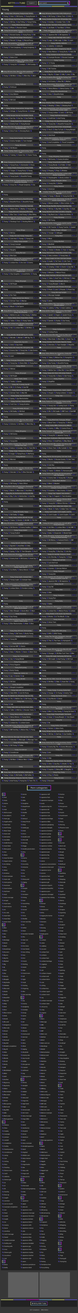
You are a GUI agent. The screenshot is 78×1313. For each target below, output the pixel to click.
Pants (61, 830)
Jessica (43, 873)
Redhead (62, 864)
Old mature (52, 540)
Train (61, 1146)
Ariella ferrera (7, 843)
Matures (51, 272)
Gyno (24, 1019)
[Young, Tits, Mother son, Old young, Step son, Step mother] (20, 696)
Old (11, 387)
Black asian (6, 1116)
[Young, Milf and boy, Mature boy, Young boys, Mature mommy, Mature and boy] (20, 726)
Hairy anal (25, 1097)
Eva (23, 873)
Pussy (43, 1258)
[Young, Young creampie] (20, 241)
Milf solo (43, 1103)
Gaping (24, 1049)
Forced (24, 909)
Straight (62, 1052)
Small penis (58, 441)
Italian (24, 1195)
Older (50, 592)
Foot (23, 891)
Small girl (63, 1043)
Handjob (25, 1085)
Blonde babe (67, 533)
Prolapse (44, 1249)
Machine (43, 1061)
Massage (44, 1022)
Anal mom (28, 490)
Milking (43, 1088)
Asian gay (6, 818)
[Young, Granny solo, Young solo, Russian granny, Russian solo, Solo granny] (58, 474)
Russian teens (29, 710)
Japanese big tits (46, 806)
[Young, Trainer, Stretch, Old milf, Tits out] (20, 517)
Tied (61, 1155)
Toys (61, 1176)
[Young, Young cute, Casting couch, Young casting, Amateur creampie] (58, 402)
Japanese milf (45, 794)
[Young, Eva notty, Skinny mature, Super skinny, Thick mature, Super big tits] (20, 566)
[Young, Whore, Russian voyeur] (20, 25)
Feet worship (26, 994)
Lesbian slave (45, 1003)
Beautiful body (59, 94)
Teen (61, 1094)
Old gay (12, 22)
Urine (50, 764)
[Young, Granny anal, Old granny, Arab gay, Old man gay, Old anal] (20, 555)
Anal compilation (53, 142)
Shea (50, 94)
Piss (42, 1228)
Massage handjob (54, 295)
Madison (43, 1134)
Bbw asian (51, 339)
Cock (5, 1258)
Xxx (61, 1246)
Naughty (13, 250)
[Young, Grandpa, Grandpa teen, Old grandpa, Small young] (58, 19)
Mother (43, 1037)
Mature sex (58, 357)
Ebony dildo (23, 363)
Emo (23, 876)
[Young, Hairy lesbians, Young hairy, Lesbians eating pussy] (58, 253)
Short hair (63, 1079)
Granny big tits (53, 747)
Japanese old (52, 34)
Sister (62, 888)
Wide (26, 623)
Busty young (29, 633)
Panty (61, 821)
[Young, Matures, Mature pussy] (58, 270)
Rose (61, 861)
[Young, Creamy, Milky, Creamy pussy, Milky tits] (58, 425)
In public (62, 165)
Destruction (23, 496)
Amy (5, 867)
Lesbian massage (46, 1000)
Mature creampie (46, 1113)
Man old (24, 393)
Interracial (25, 1185)
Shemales (63, 1034)
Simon (60, 698)
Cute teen (66, 261)
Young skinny (26, 717)
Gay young (66, 320)
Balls (5, 1113)
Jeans (24, 1261)
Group (24, 1012)
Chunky (57, 320)
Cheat (5, 1213)
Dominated (24, 165)
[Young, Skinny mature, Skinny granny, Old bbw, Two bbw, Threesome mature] (58, 85)
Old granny (19, 16)
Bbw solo (6, 1028)
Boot (5, 1006)
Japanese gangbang (47, 824)
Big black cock (53, 214)
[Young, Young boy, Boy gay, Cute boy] (58, 548)
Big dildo (58, 209)
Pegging (43, 1240)
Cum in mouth (8, 1204)
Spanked (62, 894)
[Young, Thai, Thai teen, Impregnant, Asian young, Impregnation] (58, 637)
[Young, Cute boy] (58, 462)
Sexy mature (14, 94)
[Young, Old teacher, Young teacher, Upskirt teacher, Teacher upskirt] (58, 224)
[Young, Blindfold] (58, 241)
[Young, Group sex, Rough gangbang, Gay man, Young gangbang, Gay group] (20, 181)
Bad (57, 267)
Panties (62, 794)
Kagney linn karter (46, 915)
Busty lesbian (64, 177)
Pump (62, 797)
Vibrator (62, 1213)
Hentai (24, 1082)
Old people (13, 284)
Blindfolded (7, 1070)
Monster (44, 1070)
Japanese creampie (47, 800)
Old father (28, 775)
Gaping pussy (26, 1076)
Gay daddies (29, 118)
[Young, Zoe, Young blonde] (20, 656)
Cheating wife (7, 1246)
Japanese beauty (46, 849)
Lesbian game (25, 722)
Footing (24, 985)
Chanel (5, 1237)
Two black (60, 27)
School (62, 915)
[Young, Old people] (20, 281)
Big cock (6, 1000)
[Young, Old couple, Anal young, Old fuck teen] (58, 656)
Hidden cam (26, 1155)
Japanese (25, 1201)
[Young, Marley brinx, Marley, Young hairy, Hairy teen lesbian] (20, 206)
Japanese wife (26, 1225)
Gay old (70, 267)
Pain (61, 800)
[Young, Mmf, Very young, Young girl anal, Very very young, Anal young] (58, 708)
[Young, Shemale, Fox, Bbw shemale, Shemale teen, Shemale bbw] (20, 469)
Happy (21, 514)
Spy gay (12, 118)
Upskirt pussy (66, 315)
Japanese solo (26, 1258)
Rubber (62, 858)
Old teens (19, 633)
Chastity (6, 1191)
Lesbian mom (19, 328)
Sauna (62, 1016)
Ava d (35, 551)
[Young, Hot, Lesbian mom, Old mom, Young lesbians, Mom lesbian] (20, 324)
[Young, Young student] (20, 530)
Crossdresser (14, 752)
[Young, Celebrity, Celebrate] (58, 43)
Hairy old (73, 51)
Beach (5, 994)
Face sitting (26, 952)
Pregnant (44, 1222)
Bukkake (6, 985)
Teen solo (63, 1119)
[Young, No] (58, 720)
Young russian (30, 16)
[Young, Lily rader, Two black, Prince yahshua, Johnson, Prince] (58, 25)
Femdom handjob (28, 934)
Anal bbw (21, 546)
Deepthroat (26, 806)
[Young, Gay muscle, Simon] (58, 696)
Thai (49, 640)
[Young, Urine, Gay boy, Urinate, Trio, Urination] (58, 761)
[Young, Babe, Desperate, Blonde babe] (58, 530)
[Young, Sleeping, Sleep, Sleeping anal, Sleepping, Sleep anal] (58, 103)
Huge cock (25, 1173)
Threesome (63, 1116)
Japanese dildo (45, 821)
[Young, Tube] (58, 396)
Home (24, 1134)
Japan (24, 1204)
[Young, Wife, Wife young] (58, 631)
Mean (50, 238)
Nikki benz (44, 1152)
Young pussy (26, 34)
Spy (61, 918)
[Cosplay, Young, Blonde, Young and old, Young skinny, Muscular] (58, 193)
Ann (49, 752)
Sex (61, 940)
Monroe (43, 1116)
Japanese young (62, 435)
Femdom (25, 894)
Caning (5, 1155)
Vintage (12, 111)
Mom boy (27, 76)
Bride (5, 1016)
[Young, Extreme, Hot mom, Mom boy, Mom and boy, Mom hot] (20, 420)
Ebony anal (25, 879)
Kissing (43, 928)
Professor (13, 87)
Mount (12, 306)
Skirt (61, 991)
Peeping (51, 170)
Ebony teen (52, 448)
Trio (70, 764)
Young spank (14, 176)
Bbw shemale (27, 472)
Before (60, 183)
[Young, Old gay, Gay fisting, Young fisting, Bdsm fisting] (20, 19)
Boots (5, 943)
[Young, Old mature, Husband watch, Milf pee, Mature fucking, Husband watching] (58, 537)
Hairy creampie (27, 1143)
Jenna (50, 301)
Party (42, 1243)
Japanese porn (45, 891)
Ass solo (6, 912)
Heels (24, 1094)
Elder (65, 40)
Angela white (7, 821)
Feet (23, 900)
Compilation (7, 1143)
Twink (62, 1140)
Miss (42, 1131)
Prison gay (71, 289)
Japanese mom (27, 1210)
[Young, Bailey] (58, 601)
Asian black (7, 846)
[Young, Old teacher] (58, 66)
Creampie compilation (10, 1207)
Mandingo (44, 1046)
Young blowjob (70, 129)
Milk (42, 1025)
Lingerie (43, 1012)
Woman (72, 503)
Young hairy (31, 209)
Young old (13, 639)
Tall (61, 1107)
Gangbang (25, 1006)
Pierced (12, 40)
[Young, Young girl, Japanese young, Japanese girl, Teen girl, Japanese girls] (58, 432)
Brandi (5, 1019)
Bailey (50, 604)
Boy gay (60, 551)
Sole (61, 1003)
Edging (24, 882)
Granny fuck (14, 124)
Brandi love (7, 949)
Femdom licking (26, 588)
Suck (61, 1082)
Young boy (51, 551)
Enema (24, 858)
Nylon (43, 1146)
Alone (5, 870)
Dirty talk (25, 840)
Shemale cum (64, 1037)
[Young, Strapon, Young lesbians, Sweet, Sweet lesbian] (58, 390)
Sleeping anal (66, 105)
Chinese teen (7, 1170)
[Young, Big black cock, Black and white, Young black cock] (58, 212)
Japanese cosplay (27, 1252)
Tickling (62, 1091)
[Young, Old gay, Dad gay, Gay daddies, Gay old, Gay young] (58, 731)
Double (24, 812)
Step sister (63, 1022)
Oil (42, 1195)
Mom (42, 1019)
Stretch (19, 520)
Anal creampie (8, 876)
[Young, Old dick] (20, 679)
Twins (56, 509)
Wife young (58, 633)
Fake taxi (25, 940)
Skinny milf (59, 769)
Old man (51, 681)
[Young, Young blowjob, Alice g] (58, 281)
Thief (61, 1149)
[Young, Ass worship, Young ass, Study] (58, 554)
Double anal (26, 837)
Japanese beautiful (47, 888)
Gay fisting (21, 22)
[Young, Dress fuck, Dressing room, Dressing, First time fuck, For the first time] (20, 127)
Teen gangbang (15, 47)
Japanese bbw (26, 1237)
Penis (50, 441)
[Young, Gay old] (58, 584)
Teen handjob (27, 141)
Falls (11, 704)
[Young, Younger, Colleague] (58, 230)
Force (24, 915)
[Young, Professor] (20, 84)
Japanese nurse (46, 870)
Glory (24, 1043)
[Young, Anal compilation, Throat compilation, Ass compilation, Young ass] (58, 139)
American (51, 189)
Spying (12, 398)
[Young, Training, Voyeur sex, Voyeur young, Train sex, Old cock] (20, 151)
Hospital (25, 1131)
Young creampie (15, 244)
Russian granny (15, 34)
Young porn (52, 598)
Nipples (43, 1164)
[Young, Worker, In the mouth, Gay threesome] (58, 614)
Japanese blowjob (46, 827)
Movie (50, 509)
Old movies (13, 148)
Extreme (13, 424)
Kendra (43, 918)
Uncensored (63, 1195)
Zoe (11, 659)
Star (61, 1028)
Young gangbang (28, 47)
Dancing (24, 843)
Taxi (61, 1131)
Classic (5, 1228)
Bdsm (5, 931)
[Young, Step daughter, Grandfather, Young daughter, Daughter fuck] (20, 270)
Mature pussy (60, 272)
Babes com (14, 57)
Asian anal (6, 834)
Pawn (61, 818)
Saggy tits (63, 997)
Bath (5, 1076)
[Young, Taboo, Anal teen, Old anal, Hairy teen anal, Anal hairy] (58, 275)
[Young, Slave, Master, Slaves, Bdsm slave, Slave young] (20, 649)
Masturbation (45, 1052)
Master (50, 459)
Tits (11, 698)
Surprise (51, 769)
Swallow (62, 949)
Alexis (5, 855)
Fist (23, 912)
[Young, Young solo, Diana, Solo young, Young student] (58, 373)
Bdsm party (59, 728)
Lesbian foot (45, 952)
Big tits (5, 958)
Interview (51, 345)
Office (43, 1182)
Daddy (5, 1267)
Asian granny (7, 882)
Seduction (13, 739)
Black (5, 946)
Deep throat (26, 821)
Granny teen (68, 693)
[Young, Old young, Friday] (20, 742)
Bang (12, 633)
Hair (23, 1167)
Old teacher (52, 68)
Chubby (5, 1146)
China (5, 1128)
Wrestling (63, 1231)
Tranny (62, 1122)
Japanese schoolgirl (47, 894)
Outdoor (43, 1198)
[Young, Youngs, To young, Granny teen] (58, 690)
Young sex (23, 781)
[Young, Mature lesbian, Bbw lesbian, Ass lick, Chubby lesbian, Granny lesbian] (58, 200)
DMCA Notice (44, 1310)
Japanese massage (28, 1213)
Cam (5, 1210)
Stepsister (63, 1073)
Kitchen (43, 931)
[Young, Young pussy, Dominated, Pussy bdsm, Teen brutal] (20, 162)
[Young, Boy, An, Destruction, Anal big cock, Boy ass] (20, 493)
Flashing (25, 964)
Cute (5, 1158)
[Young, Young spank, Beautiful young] (20, 173)
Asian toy (69, 339)
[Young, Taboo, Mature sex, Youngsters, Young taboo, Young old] (58, 354)
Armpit (5, 900)
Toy (61, 1158)
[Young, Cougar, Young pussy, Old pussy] (20, 451)
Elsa (23, 870)
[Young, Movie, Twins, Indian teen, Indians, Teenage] (58, 506)
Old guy (12, 233)
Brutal (5, 1061)
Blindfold (51, 244)
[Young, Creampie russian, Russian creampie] (58, 54)
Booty (5, 1064)
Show (61, 1049)
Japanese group (46, 834)
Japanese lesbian (27, 1219)
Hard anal (51, 135)
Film (23, 991)
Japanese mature (27, 1228)
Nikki (42, 1173)
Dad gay (58, 734)
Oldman (12, 369)
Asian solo (6, 879)
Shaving (62, 1061)
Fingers (57, 315)
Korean (43, 903)
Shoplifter (51, 381)
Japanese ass (45, 858)
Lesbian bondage (46, 961)
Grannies (51, 568)
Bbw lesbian (65, 203)
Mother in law (15, 315)
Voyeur (62, 1207)
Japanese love (45, 812)
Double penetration (28, 849)
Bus (4, 934)
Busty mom (25, 611)
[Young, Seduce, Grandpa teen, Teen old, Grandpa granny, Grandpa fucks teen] (20, 445)
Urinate (64, 764)
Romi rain (63, 846)
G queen (25, 1067)
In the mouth (59, 616)
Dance (5, 1264)
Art (4, 909)
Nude (43, 1176)
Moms (12, 490)
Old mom (13, 76)
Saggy (62, 985)
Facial (24, 982)
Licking (43, 985)
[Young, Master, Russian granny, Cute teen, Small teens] (58, 456)
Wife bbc (62, 1222)
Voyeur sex (21, 155)
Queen (62, 837)
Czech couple (52, 514)
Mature (43, 1028)
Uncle (12, 345)
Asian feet (6, 915)
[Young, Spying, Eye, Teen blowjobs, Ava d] (20, 548)
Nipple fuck (44, 1170)
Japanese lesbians (47, 830)
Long (42, 1009)
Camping (51, 267)
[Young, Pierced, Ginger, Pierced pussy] (20, 37)
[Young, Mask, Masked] (58, 480)
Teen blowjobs (26, 551)
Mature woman (62, 503)
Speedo (50, 320)
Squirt (62, 891)
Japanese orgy (45, 879)
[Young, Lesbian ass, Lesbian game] (20, 720)
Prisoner (63, 289)
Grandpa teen (61, 22)
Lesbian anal (45, 976)
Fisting (24, 897)
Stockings (63, 903)
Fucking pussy (53, 332)
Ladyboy (51, 308)
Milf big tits (28, 337)
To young (51, 63)
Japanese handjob (28, 1243)
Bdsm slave (33, 652)
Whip (61, 1234)
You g (50, 129)
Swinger (62, 1006)
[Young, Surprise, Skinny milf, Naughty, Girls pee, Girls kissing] (58, 766)
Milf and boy (14, 730)
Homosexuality (67, 471)
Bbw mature (7, 1012)
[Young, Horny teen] (58, 619)
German (25, 1037)
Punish (62, 812)
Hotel (24, 1125)
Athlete (57, 471)
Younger (51, 233)
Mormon (13, 459)
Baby (5, 1003)
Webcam (63, 1228)
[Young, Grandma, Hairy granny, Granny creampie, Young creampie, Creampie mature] (58, 487)
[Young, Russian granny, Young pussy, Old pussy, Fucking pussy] (20, 31)
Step (61, 964)
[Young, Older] (58, 589)
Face (23, 955)
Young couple (14, 580)
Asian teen (7, 903)
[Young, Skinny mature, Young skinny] (20, 714)
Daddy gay (25, 827)
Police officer (23, 483)
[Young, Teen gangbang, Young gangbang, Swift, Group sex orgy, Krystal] (20, 44)
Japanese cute (45, 815)
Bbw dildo (60, 339)
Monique (44, 1100)
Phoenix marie (64, 827)
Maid (42, 1064)
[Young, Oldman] (20, 366)
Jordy (42, 803)
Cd (4, 1185)
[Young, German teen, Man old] (20, 390)
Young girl (13, 64)
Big (4, 964)
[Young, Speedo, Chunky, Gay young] (58, 318)
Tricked (50, 250)
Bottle (5, 1037)
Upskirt (50, 315)
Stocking (62, 897)
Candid (5, 1216)
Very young (26, 315)
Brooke (5, 1097)
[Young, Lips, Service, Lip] (20, 673)
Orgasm (43, 1188)
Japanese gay (26, 1246)
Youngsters (68, 357)
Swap (50, 717)
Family (24, 906)
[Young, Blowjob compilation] (20, 684)
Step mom (63, 934)
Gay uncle (19, 345)
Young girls (52, 183)
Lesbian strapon (46, 973)
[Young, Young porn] (58, 595)
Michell (20, 337)
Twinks (12, 381)
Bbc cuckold (62, 448)
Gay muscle (52, 698)
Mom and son (45, 1043)
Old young (51, 16)
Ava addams (7, 815)
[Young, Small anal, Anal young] (58, 115)
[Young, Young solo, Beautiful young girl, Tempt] (58, 121)
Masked (56, 483)
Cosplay (44, 196)
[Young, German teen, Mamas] (20, 298)
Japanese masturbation (48, 864)
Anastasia (6, 885)
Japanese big (45, 855)
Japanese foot (45, 797)
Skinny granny (64, 88)
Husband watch (63, 540)
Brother (6, 1079)
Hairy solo (25, 1170)
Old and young (45, 1213)
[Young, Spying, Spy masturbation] (20, 396)
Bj (4, 967)
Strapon (51, 393)
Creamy (50, 428)
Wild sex (19, 710)
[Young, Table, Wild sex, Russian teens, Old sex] (20, 707)
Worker (57, 250)
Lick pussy (44, 1006)
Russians (51, 781)
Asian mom (7, 921)
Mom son (44, 1034)
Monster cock (45, 1110)
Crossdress (7, 1255)
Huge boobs (26, 1164)
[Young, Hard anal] (58, 132)
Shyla (61, 976)
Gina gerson (26, 1064)
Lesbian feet (45, 958)
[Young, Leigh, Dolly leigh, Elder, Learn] (58, 37)
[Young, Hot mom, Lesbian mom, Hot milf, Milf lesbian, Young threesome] (58, 524)
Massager (22, 739)
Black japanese (8, 1119)
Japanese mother (46, 846)
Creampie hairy (26, 580)
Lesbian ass (14, 722)
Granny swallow (25, 527)
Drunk (24, 809)
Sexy (61, 994)
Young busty (63, 51)
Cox (4, 1222)
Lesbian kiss (14, 262)
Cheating (6, 1167)
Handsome (25, 1128)
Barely (19, 381)
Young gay (13, 363)
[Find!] (67, 3)
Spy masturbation (22, 398)
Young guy (61, 422)
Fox (19, 472)
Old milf (26, 520)
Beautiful (6, 997)
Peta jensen (63, 806)
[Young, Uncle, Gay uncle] (20, 342)
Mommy (43, 1085)
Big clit (5, 1049)
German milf (14, 646)
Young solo (52, 124)
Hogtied (25, 1152)
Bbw (4, 928)
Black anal (6, 1107)
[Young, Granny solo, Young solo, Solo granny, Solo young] (20, 347)
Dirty (23, 852)
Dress (24, 834)
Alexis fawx (7, 830)
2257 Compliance (35, 1310)
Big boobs (6, 982)
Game (24, 1016)
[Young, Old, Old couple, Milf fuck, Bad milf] (58, 408)
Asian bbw (6, 918)
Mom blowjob (14, 611)
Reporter (71, 345)
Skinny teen (61, 16)
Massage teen (33, 739)
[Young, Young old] (20, 636)
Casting (6, 1161)
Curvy (5, 1249)
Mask (50, 483)
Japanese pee (45, 852)
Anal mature (7, 906)
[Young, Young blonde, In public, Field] (58, 162)
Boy (11, 496)
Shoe (61, 982)
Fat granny (52, 81)
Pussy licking (45, 1267)
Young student (15, 533)
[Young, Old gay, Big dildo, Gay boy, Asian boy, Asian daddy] (58, 206)
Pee (42, 1231)
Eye (17, 551)
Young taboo (26, 320)
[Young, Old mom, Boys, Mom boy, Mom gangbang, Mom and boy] (20, 72)
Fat (23, 925)
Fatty (28, 546)
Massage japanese (47, 1140)
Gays (11, 775)
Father (24, 928)
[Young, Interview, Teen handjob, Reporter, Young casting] (58, 342)
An (16, 496)
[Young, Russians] (58, 778)
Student (62, 925)
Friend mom (26, 973)
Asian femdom (8, 858)
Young (5, 16)
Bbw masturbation (16, 623)
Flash (24, 931)
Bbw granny (7, 1103)
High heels (25, 1103)
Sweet (70, 393)
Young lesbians (61, 393)
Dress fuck (13, 131)
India (23, 1191)
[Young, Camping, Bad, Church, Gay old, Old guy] (58, 264)
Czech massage (8, 1234)
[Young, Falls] (20, 701)
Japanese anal (26, 1234)
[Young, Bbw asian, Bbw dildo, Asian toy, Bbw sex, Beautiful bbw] (58, 336)
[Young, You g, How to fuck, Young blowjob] (58, 127)
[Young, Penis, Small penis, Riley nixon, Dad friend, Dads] (58, 438)
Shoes (62, 979)
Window (64, 170)
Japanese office (27, 1240)
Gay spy (20, 118)
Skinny (62, 900)
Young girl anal (68, 711)
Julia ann (25, 1207)
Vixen (12, 16)
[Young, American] (58, 186)
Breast (5, 1031)
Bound (5, 1055)
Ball (4, 1067)
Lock (56, 289)
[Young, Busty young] (20, 667)
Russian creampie (68, 57)
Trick (64, 250)
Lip (23, 676)
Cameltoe (6, 1231)
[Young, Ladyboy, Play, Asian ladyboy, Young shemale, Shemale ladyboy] (58, 304)
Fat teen (58, 261)
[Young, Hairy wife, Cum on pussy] (20, 690)
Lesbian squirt (45, 991)
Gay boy (66, 209)
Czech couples (63, 514)
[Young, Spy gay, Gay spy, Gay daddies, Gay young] (20, 115)
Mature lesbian (53, 203)
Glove (24, 1046)
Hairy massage (27, 1116)
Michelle (13, 337)
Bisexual (6, 1040)
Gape (57, 74)
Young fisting (31, 22)
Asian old (65, 681)
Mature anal (45, 1055)
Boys (20, 76)
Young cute (30, 238)
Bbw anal (6, 988)
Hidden (24, 1091)
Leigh (50, 40)
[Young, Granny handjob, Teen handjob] (20, 138)
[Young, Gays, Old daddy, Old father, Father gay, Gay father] (20, 772)
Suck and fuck (53, 563)
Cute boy (51, 465)
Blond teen (52, 422)
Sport (61, 967)
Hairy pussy (25, 1176)
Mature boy (25, 730)
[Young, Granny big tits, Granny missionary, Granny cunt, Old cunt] (58, 743)
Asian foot (6, 824)
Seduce (12, 448)
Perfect (50, 728)
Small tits (63, 1025)
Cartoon (6, 1137)
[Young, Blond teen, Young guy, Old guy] (58, 420)
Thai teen (56, 640)
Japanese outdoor (47, 843)
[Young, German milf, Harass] (20, 643)
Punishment (64, 815)
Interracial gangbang (28, 1188)
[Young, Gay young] (20, 614)
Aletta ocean (7, 812)
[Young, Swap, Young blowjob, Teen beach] (58, 714)
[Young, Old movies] (20, 145)
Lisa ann (43, 949)
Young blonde (52, 165)
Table (12, 710)
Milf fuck (65, 411)
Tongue (12, 170)
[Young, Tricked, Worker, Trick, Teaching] (58, 247)
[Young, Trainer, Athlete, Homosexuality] (58, 468)
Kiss (42, 925)
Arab (5, 809)
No (49, 722)
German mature (61, 568)
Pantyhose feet (46, 1264)
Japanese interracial (47, 867)
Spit (61, 952)
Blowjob (6, 979)
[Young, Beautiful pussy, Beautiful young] (20, 199)
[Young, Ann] (58, 749)
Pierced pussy (28, 40)
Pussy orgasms (15, 664)
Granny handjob (15, 141)
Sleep (58, 105)
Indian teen (65, 509)
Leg (42, 997)
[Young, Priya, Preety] (58, 772)
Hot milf (71, 527)
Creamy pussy (65, 428)
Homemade (26, 1110)
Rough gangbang (24, 185)
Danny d (24, 818)
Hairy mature (52, 51)
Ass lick (23, 262)
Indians (73, 509)
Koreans (43, 921)
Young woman (22, 111)
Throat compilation (67, 142)
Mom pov (44, 1107)
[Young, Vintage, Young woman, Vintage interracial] (20, 108)
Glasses (24, 1031)
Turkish (62, 1152)
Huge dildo (25, 1119)
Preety (56, 775)
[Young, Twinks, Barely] (20, 379)
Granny (24, 1003)
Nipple (43, 1161)
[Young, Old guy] (20, 230)
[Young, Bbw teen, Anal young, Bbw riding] (20, 212)
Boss (5, 1009)
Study (70, 557)
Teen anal (63, 1128)
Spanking (63, 873)
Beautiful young (26, 176)
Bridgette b (7, 1025)
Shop (61, 1040)
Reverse (62, 867)
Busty (5, 1034)
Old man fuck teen (62, 653)
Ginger (19, 40)
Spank (62, 876)
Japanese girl (45, 882)
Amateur (6, 873)
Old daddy (13, 411)
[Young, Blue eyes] (20, 253)
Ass (4, 806)
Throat (62, 1164)
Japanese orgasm (46, 885)
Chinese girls (7, 1252)
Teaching (71, 250)
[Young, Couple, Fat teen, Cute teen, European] (58, 258)
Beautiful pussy (15, 202)
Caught (5, 1198)
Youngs (21, 238)
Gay (23, 1000)
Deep (24, 824)
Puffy (69, 16)
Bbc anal (6, 1022)
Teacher (62, 1103)
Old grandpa (31, 64)
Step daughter (15, 274)
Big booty (6, 1085)
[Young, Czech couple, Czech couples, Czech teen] (58, 512)
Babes (5, 1088)
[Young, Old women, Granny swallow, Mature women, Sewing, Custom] (20, 524)
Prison (50, 289)
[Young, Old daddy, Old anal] (20, 408)
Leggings (44, 964)
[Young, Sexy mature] (20, 91)
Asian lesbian (7, 888)
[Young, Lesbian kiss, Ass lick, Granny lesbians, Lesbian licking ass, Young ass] (20, 259)
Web (61, 1240)
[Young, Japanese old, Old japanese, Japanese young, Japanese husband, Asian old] (58, 578)
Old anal (66, 278)
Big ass (50, 74)
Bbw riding (32, 214)
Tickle (61, 1088)
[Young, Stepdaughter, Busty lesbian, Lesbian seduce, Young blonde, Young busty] (58, 174)
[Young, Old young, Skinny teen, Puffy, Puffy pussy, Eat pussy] (58, 13)
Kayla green (44, 934)
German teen (14, 301)
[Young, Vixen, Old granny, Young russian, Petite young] (20, 13)
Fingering (25, 988)
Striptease (63, 1019)
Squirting (63, 912)
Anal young (61, 118)
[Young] (58, 97)
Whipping (63, 1225)
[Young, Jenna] (58, 298)
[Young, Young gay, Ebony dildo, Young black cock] (20, 360)
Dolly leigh (57, 40)
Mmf (50, 711)
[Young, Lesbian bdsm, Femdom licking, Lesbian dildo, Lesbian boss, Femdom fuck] (20, 585)
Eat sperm (20, 306)
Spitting (62, 970)
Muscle (43, 1067)
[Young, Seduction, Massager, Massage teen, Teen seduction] (20, 737)
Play (57, 308)
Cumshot (6, 1201)
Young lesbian (53, 112)
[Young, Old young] (58, 217)
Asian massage (8, 897)
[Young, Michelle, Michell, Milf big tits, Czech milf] (20, 335)
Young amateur (24, 404)
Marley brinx (14, 209)
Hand (24, 1149)
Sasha (62, 946)
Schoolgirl (63, 988)
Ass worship (52, 557)
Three (62, 1173)
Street (62, 1000)
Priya (50, 775)
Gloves (24, 1028)
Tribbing (62, 1167)
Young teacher (63, 227)
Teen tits (32, 781)
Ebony (24, 861)
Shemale (13, 472)
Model (43, 1049)
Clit (4, 1188)
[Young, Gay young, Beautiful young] (58, 360)
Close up (6, 1195)
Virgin (61, 1201)
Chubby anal (7, 1243)
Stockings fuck (15, 221)
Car (4, 1182)
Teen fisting (64, 1161)
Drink (24, 830)
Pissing (43, 1246)
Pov (42, 1252)
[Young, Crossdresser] (20, 749)
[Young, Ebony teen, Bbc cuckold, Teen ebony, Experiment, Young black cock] (58, 445)
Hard (23, 1140)
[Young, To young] (58, 60)
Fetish (24, 967)
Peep (57, 170)
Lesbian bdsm (14, 588)
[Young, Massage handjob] (58, 292)
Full (23, 976)
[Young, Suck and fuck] (58, 560)
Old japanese (63, 34)
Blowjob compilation (16, 687)
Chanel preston (8, 1149)
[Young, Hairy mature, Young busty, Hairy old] (58, 49)
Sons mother (70, 370)
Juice (68, 74)
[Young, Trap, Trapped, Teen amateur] (58, 493)
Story (18, 320)
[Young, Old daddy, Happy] (20, 512)
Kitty (42, 912)
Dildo (24, 800)
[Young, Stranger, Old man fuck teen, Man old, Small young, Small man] (58, 650)
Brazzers (6, 952)
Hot (11, 328)
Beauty (5, 976)
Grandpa (51, 22)
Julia (23, 1231)
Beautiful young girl (64, 124)
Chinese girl (7, 1179)
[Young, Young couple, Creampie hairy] (20, 577)
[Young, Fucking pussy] (58, 329)
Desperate (57, 533)
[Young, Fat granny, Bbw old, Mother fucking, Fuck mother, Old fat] (58, 78)
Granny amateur (63, 159)
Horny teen (52, 622)
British (5, 1100)
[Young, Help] (58, 755)
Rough (62, 852)
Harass (22, 646)
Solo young (67, 376)
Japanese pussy (46, 840)
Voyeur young (32, 155)
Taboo (50, 278)
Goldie (24, 1061)
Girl (23, 1022)
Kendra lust (44, 909)
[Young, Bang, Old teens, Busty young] (20, 631)
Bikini (5, 1073)
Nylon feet (44, 1158)
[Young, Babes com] (20, 54)
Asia (4, 852)
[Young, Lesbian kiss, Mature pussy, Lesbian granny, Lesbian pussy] (58, 607)
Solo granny (33, 350)
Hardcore (25, 1137)
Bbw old (60, 81)
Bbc (4, 937)
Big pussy (6, 1082)
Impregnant (66, 640)
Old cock (13, 100)
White (62, 1237)
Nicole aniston (45, 1155)
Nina (42, 1167)
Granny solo (14, 350)
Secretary (63, 1064)
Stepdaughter (52, 177)
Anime (5, 803)
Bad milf (73, 411)
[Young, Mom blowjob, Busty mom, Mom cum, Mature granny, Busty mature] (20, 607)
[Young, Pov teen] (20, 292)
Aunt (5, 894)
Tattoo (62, 1170)
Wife (50, 633)
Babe (50, 533)
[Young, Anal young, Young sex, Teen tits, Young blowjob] (20, 778)
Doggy (24, 846)
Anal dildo (6, 840)
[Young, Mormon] (20, 456)
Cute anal (13, 238)
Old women (14, 527)
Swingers (63, 1067)
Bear (5, 970)
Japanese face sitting (47, 897)
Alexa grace (7, 849)
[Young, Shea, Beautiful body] (58, 91)
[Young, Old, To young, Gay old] (20, 384)
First (23, 958)
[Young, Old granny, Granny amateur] (58, 156)
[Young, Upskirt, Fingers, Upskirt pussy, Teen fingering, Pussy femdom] (58, 311)
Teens (62, 1125)
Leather (43, 967)
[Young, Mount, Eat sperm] (20, 304)
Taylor (62, 1134)
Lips (11, 676)
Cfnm (5, 1164)
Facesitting (25, 903)
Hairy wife (13, 693)
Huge (24, 1107)
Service (17, 676)
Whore (12, 27)
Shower (62, 943)
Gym (23, 1040)
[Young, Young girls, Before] (58, 180)
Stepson (62, 1070)
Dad (23, 797)
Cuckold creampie (9, 1240)
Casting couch (62, 405)
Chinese (6, 1125)
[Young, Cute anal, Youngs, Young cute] (20, 236)
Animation (6, 837)
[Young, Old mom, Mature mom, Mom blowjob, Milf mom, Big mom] (20, 756)
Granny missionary (66, 747)
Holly (63, 74)
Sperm (62, 1076)
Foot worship (26, 921)
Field (69, 165)
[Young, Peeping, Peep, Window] (58, 168)
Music (43, 1082)
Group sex (13, 185)
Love (42, 982)
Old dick (12, 681)
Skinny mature (53, 88)
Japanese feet (45, 876)
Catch (62, 112)
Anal (4, 797)
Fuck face (13, 404)
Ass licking (6, 864)
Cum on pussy (24, 693)
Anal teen (58, 278)
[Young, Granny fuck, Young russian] (20, 121)
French (24, 961)
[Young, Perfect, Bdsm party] (58, 725)
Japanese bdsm (27, 1222)
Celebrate (59, 46)
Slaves (25, 652)
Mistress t (44, 1119)
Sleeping (51, 105)
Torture (62, 1137)
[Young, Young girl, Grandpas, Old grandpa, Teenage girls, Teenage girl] (20, 61)
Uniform (62, 1191)
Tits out (34, 520)
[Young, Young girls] (20, 438)
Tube (50, 398)
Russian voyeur (22, 27)
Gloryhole (25, 1052)
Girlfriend (25, 1070)
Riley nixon (67, 441)
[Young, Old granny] (20, 431)
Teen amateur (66, 496)
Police (43, 1255)
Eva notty (13, 570)
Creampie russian (54, 57)
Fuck (23, 943)
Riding (62, 855)
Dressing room (25, 131)
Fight (24, 979)
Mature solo (45, 1097)
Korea (43, 906)
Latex (43, 943)
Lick (42, 970)
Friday (21, 745)
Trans (61, 1113)
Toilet (61, 1097)
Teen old (32, 448)
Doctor (24, 794)
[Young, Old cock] (20, 97)
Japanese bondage (47, 818)
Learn (71, 40)
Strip (61, 1009)
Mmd (42, 1040)
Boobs (5, 991)
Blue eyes (13, 255)
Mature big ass (45, 1094)
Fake (23, 970)
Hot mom (21, 424)
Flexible (24, 918)
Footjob (24, 888)
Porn (61, 809)
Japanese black (27, 1267)
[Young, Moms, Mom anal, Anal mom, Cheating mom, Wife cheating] (20, 487)
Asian (5, 800)
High (23, 1161)
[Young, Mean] (58, 236)
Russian (62, 843)
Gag (23, 1073)
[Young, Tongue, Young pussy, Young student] (20, 168)
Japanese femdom (28, 1216)
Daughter (25, 803)
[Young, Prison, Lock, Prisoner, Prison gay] (58, 287)
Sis (61, 1031)
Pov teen (13, 295)
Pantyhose (44, 1225)
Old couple (56, 411)
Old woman (44, 1216)
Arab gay (33, 558)
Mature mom (22, 759)
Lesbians (44, 955)
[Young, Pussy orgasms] (20, 662)
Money (43, 1058)
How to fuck (58, 129)
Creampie (6, 1134)
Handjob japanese (28, 1146)
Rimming (63, 849)
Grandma (51, 490)
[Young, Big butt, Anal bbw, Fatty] (20, 543)
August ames (7, 861)
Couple (50, 261)
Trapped (56, 496)
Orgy (42, 1201)
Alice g (62, 284)
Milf (42, 1031)
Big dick (5, 1043)
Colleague (59, 233)
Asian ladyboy (66, 308)
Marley (22, 209)
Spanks (62, 973)
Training (13, 155)
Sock (61, 955)
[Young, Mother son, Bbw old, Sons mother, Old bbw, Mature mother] (58, 367)
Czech (5, 1173)
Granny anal (14, 558)
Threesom (63, 1182)
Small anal (51, 118)
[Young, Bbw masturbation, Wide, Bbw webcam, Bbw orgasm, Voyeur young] (20, 620)
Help (49, 758)
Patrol (43, 1234)
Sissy (61, 921)
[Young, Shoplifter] (58, 379)
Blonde (57, 196)
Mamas (24, 301)
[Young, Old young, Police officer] (20, 480)
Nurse (43, 1149)
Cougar (12, 454)
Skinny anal (63, 1055)
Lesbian (43, 940)
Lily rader (51, 27)
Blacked (6, 961)
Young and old (67, 196)
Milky (57, 428)
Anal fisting (7, 827)
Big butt (13, 546)
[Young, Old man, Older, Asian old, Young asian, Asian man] (58, 679)
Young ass (62, 557)
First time (25, 946)
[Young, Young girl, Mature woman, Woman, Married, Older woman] (58, 500)
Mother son (52, 370)
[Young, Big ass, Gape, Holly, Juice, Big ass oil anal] (58, 71)
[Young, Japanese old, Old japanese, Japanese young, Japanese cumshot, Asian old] (58, 31)
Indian (24, 1182)
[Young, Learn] (20, 353)
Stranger (51, 653)
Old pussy (30, 454)
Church (63, 267)
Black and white (65, 214)
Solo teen (63, 1012)
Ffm (23, 937)
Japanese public (46, 837)
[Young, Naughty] (20, 247)
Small (61, 928)
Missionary (44, 1122)
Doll (23, 815)
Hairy (23, 1088)
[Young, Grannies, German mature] (58, 565)
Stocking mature (27, 221)
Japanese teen (27, 1249)
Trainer (50, 471)
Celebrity (51, 46)
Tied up (62, 1179)
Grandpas (22, 64)
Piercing (62, 824)
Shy (61, 1046)
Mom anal (19, 490)
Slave (12, 652)
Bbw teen (13, 214)
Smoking (62, 937)
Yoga (61, 1255)
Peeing (43, 1261)
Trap (49, 496)
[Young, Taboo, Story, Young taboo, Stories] (20, 318)
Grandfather (26, 274)
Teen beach (70, 717)
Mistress (44, 1079)
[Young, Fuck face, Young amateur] (20, 401)
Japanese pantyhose (28, 1264)
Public (43, 1237)
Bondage (6, 940)
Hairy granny (60, 490)
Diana (60, 376)
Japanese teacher (28, 1255)
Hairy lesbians (53, 255)
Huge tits (25, 1100)
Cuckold (6, 1140)
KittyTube (16, 3)
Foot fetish (25, 949)
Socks (61, 958)
